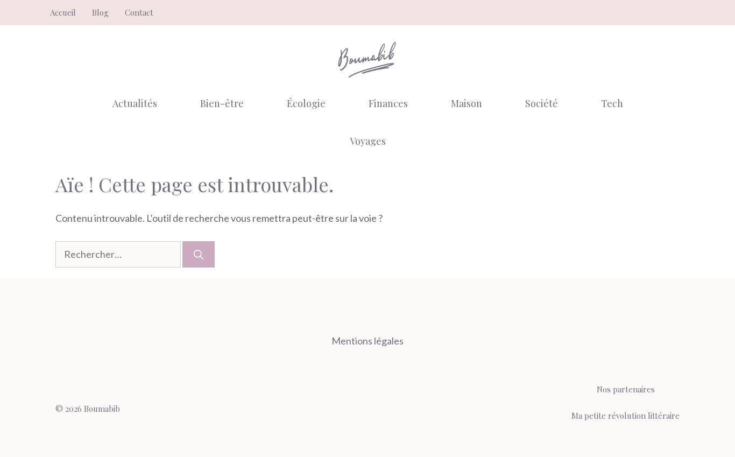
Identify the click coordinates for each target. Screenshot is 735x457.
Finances (388, 103)
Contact (139, 12)
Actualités (134, 103)
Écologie (306, 103)
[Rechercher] (198, 254)
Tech (612, 103)
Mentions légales (367, 341)
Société (541, 103)
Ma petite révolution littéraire (625, 415)
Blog (100, 12)
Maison (466, 103)
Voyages (368, 141)
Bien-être (222, 103)
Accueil (63, 12)
